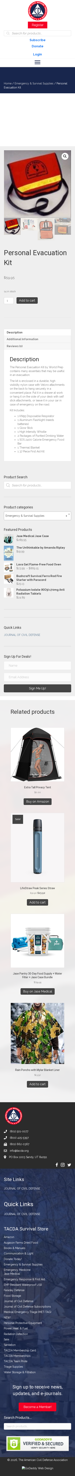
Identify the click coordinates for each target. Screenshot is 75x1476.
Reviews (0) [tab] (14, 346)
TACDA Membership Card (20, 1350)
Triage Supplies (13, 1366)
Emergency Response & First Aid (24, 1279)
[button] (65, 156)
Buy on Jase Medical (37, 991)
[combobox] (37, 516)
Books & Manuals (14, 1248)
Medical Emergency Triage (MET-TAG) (27, 1312)
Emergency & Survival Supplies (34, 83)
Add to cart (27, 300)
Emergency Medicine (17, 1269)
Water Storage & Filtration (20, 1372)
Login (37, 54)
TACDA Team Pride (15, 1361)
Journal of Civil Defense (22, 634)
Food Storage (12, 1295)
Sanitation (10, 1344)
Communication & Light (18, 1253)
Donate (37, 46)
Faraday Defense (14, 1290)
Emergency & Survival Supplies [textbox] (36, 515)
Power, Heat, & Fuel (16, 1328)
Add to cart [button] (37, 902)
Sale (6, 1339)
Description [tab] (14, 332)
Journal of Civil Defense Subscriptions (27, 1306)
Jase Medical (12, 1273)
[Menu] (37, 62)
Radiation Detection (16, 1334)
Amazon (9, 1237)
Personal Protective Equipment (23, 1323)
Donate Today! (13, 1259)
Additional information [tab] (22, 339)
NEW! (7, 1317)
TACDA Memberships (17, 1355)
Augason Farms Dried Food (21, 1242)
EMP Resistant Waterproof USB (23, 1284)
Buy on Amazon (37, 801)
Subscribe (38, 40)
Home (8, 83)
